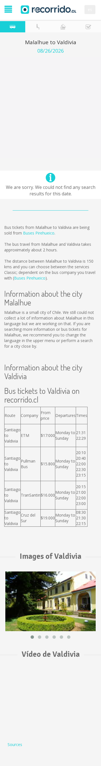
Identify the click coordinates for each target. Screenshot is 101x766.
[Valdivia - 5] (50, 601)
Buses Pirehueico (38, 233)
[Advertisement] (50, 107)
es (90, 9)
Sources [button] (15, 744)
